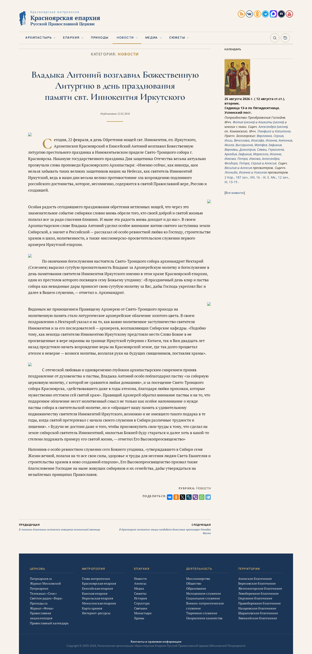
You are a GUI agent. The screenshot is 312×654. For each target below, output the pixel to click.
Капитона (283, 131)
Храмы (139, 618)
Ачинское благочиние (255, 578)
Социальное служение (203, 598)
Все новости (234, 192)
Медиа (151, 37)
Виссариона (244, 145)
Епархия (71, 37)
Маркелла (260, 154)
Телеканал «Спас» (43, 593)
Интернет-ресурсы (96, 613)
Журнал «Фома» (42, 608)
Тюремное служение (201, 613)
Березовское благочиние (257, 583)
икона (249, 122)
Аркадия (231, 154)
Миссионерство (198, 578)
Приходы (99, 37)
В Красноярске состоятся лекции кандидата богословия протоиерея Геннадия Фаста (165, 529)
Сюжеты (177, 37)
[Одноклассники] (176, 497)
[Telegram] (208, 497)
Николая (260, 172)
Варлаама (264, 136)
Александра (267, 126)
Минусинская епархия (99, 603)
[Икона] (237, 94)
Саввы (262, 149)
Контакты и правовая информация (156, 641)
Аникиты (265, 122)
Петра (242, 158)
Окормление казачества (204, 618)
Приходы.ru (39, 603)
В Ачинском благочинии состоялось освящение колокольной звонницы (59, 527)
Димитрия (247, 149)
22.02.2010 (123, 113)
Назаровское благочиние (257, 608)
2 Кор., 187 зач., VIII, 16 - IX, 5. (247, 177)
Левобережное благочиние (258, 593)
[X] (182, 497)
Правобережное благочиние (259, 603)
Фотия (238, 122)
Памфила (264, 131)
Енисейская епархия (97, 588)
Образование (196, 588)
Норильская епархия (97, 598)
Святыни (140, 608)
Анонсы (140, 583)
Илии (228, 140)
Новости (125, 37)
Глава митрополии (96, 578)
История (140, 598)
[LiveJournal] (189, 497)
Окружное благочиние (255, 598)
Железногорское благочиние (260, 588)
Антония (285, 140)
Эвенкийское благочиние (257, 618)
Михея (229, 145)
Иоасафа (257, 140)
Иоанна (271, 140)
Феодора (231, 163)
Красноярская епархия (99, 583)
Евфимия (275, 145)
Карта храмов (92, 608)
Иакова (230, 158)
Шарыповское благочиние (258, 613)
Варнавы (231, 149)
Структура (142, 603)
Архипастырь (38, 37)
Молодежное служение (203, 593)
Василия (231, 168)
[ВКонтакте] (169, 497)
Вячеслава (241, 140)
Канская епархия (94, 593)
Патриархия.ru (41, 578)
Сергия (278, 136)
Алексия (270, 163)
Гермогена (276, 149)
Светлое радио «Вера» (46, 598)
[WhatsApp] (201, 497)
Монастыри (143, 613)
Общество (193, 583)
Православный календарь (49, 623)
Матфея (260, 145)
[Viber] (195, 497)
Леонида (231, 172)
